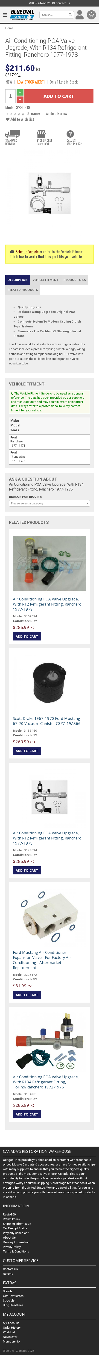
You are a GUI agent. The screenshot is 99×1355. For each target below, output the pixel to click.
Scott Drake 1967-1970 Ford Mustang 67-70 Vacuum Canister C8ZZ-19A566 (47, 721)
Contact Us (62, 3)
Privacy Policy (12, 1247)
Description (18, 280)
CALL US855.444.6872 (74, 142)
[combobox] (49, 503)
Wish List (9, 1332)
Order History (11, 1327)
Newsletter (10, 1337)
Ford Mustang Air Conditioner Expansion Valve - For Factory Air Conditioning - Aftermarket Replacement (42, 960)
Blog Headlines (13, 1305)
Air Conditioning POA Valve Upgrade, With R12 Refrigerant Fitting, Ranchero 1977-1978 (47, 838)
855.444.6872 (41, 3)
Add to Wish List (21, 119)
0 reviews (34, 113)
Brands (7, 1291)
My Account (11, 1323)
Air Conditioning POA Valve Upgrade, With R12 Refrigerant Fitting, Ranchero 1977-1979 (47, 604)
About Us (9, 1237)
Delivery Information (16, 1242)
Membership (11, 1341)
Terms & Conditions (16, 1251)
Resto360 (9, 1214)
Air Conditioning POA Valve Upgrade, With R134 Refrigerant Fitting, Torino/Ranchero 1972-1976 (46, 1082)
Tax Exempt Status (15, 1228)
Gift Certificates (13, 1296)
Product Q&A (75, 280)
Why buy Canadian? (16, 1233)
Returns (8, 1273)
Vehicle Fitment (45, 280)
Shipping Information (17, 1223)
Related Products (23, 290)
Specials (9, 1300)
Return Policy (11, 1219)
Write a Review (56, 113)
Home (9, 28)
